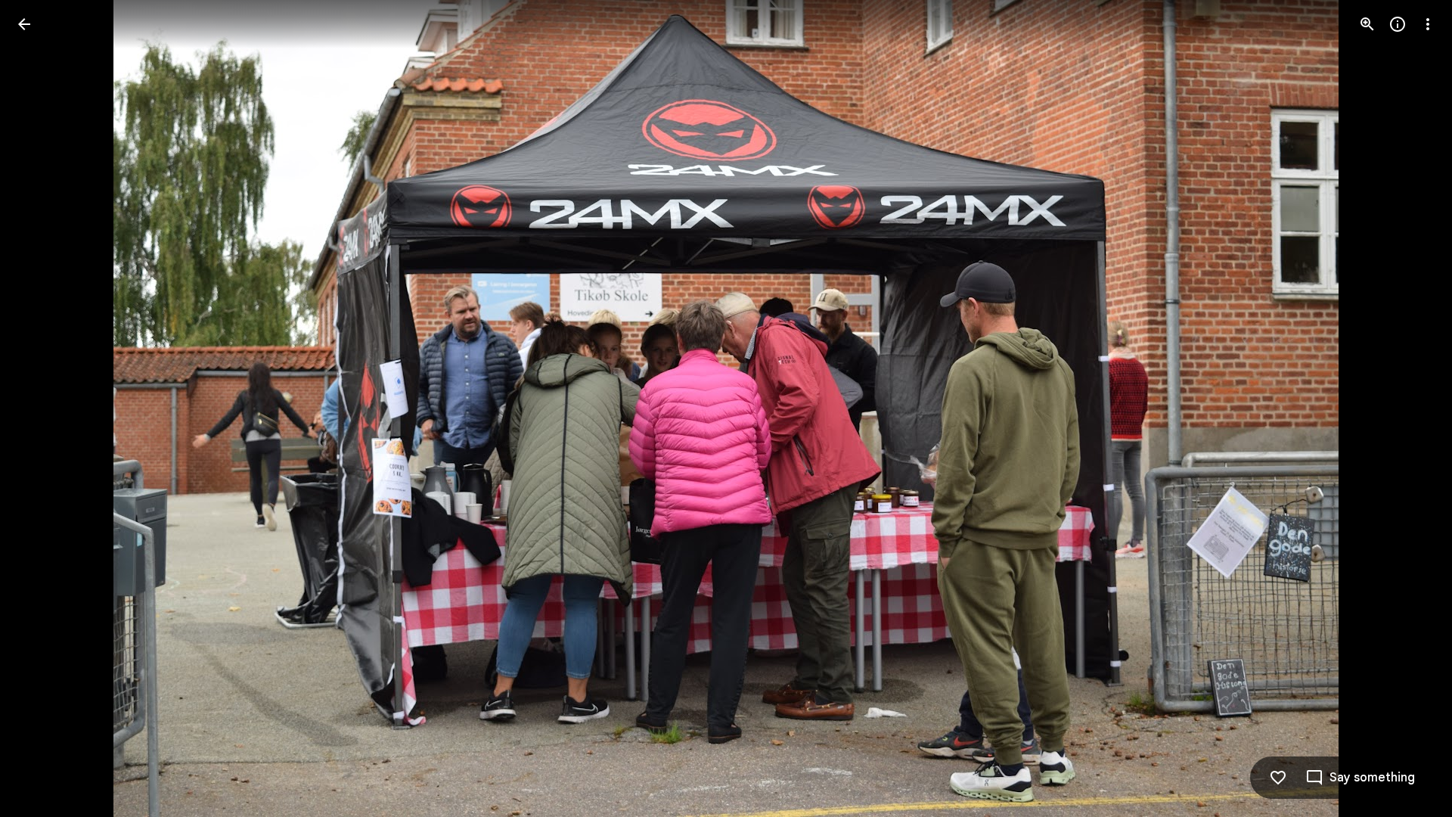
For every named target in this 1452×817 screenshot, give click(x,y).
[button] (1409, 408)
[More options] (1428, 24)
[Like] (1278, 778)
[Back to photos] (24, 24)
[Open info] (1397, 24)
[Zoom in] (1367, 24)
